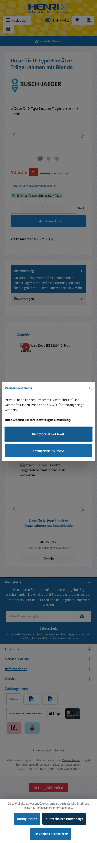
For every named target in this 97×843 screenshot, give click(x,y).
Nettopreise (48, 450)
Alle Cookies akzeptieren (50, 833)
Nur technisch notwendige (64, 818)
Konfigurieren (27, 818)
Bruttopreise (48, 434)
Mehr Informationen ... (59, 808)
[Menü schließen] (90, 388)
